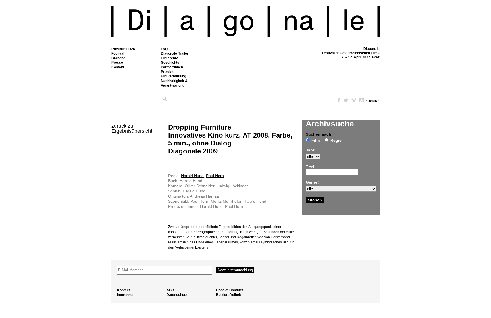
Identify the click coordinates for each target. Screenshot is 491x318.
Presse (117, 63)
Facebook (338, 100)
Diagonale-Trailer (174, 54)
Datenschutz (177, 295)
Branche (118, 58)
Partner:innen (172, 67)
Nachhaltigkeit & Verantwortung (174, 83)
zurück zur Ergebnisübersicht (131, 128)
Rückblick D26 (123, 49)
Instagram (361, 100)
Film (315, 140)
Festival (117, 54)
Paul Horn (215, 175)
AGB (170, 290)
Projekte (167, 72)
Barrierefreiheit (228, 295)
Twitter (346, 100)
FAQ (164, 49)
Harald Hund (192, 175)
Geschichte (170, 63)
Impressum (126, 295)
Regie (336, 140)
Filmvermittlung (173, 76)
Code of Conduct (229, 290)
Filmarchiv (169, 58)
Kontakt (117, 67)
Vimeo (353, 100)
